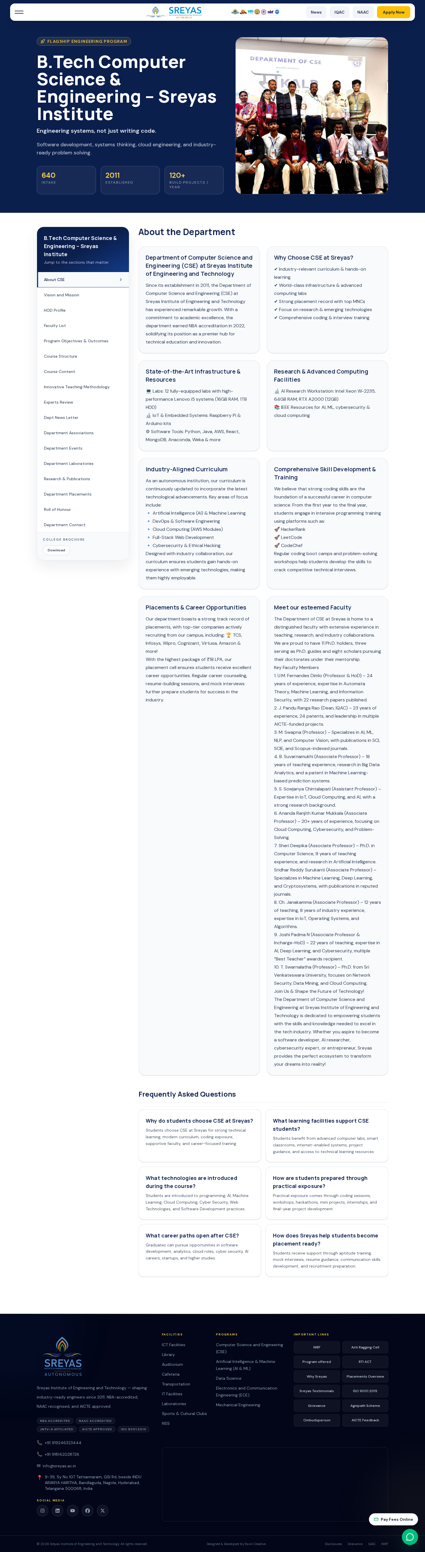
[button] (19, 12)
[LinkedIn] (57, 1510)
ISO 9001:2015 (365, 1391)
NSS (166, 1423)
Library (168, 1354)
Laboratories (174, 1403)
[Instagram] (42, 1510)
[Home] (212, 12)
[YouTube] (72, 1510)
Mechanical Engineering (238, 1404)
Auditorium (172, 1364)
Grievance (317, 1405)
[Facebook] (87, 1510)
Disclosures (333, 1544)
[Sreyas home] (96, 1357)
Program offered (316, 1361)
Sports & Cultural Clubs (184, 1413)
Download (56, 550)
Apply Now (393, 12)
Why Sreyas (317, 1376)
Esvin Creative (255, 1544)
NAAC (363, 12)
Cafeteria (171, 1374)
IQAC (340, 12)
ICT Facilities (173, 1344)
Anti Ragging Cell (365, 1347)
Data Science (228, 1378)
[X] (102, 1510)
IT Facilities (172, 1393)
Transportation (176, 1384)
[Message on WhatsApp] (410, 1537)
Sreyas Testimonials (317, 1391)
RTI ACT (365, 1361)
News (316, 12)
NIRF (316, 1347)
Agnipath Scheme (365, 1405)
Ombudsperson (316, 1420)
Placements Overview (365, 1376)
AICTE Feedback (365, 1420)
